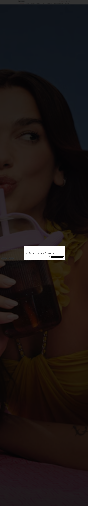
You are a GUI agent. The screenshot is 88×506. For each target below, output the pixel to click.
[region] (44, 253)
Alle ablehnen (45, 256)
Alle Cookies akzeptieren (57, 256)
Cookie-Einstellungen (30, 256)
